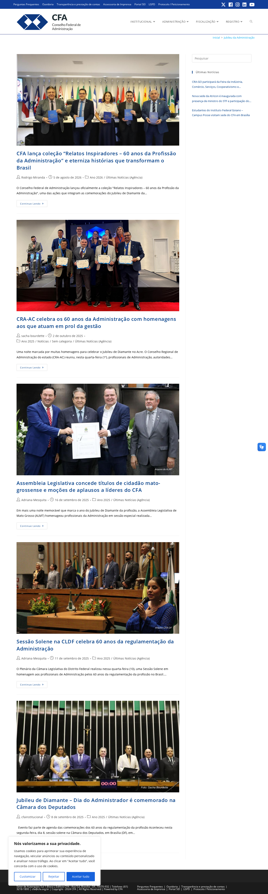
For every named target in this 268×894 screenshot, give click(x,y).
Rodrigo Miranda (33, 177)
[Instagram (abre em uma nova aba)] (237, 4)
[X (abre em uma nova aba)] (223, 4)
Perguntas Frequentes (26, 4)
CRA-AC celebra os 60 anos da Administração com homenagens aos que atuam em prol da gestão (96, 322)
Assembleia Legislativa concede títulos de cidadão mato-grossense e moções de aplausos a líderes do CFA (88, 486)
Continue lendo (33, 204)
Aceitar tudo (80, 876)
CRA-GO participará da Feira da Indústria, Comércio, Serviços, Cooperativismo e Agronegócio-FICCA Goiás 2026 (217, 84)
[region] (54, 861)
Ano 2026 (96, 177)
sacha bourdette (32, 336)
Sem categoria (62, 341)
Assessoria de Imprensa (117, 4)
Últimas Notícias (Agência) (124, 177)
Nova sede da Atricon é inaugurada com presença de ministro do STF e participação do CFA (220, 99)
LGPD (152, 4)
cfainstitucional (32, 817)
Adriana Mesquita (33, 500)
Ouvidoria (48, 4)
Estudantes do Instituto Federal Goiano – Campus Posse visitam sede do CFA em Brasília (221, 112)
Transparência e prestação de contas (78, 4)
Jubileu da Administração (239, 37)
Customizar (28, 876)
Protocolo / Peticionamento (174, 4)
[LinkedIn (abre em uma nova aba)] (244, 4)
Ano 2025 (27, 341)
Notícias (43, 341)
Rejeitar (53, 876)
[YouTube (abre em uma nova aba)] (251, 4)
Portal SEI (140, 4)
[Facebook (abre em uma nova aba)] (230, 4)
